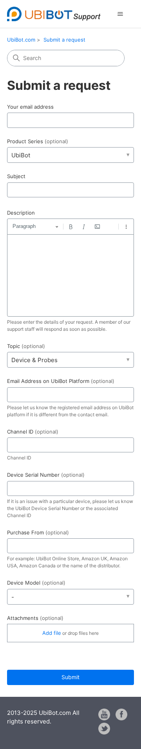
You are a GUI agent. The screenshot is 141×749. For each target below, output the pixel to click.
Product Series (37, 141)
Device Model (36, 583)
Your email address (30, 107)
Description (21, 213)
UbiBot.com (21, 39)
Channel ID (32, 431)
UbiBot (20, 155)
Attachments (35, 618)
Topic (26, 346)
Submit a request (64, 39)
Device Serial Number (46, 475)
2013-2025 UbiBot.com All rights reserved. (43, 717)
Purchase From (38, 532)
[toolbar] (70, 226)
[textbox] (70, 275)
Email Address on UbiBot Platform (60, 381)
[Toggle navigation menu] (120, 14)
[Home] (54, 14)
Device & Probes (34, 360)
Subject (16, 176)
